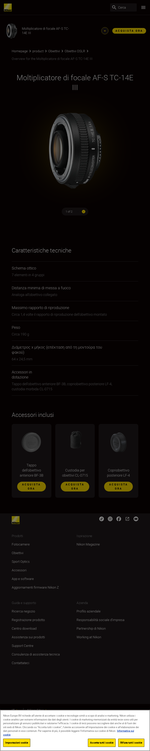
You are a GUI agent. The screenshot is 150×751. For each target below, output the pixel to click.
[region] (75, 730)
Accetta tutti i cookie (101, 742)
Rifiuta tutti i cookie (131, 742)
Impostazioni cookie (16, 742)
